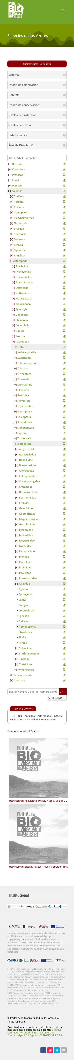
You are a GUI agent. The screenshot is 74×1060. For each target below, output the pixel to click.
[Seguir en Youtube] (64, 1050)
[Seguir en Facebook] (43, 1050)
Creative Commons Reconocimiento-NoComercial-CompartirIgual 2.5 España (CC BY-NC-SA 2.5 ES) (34, 1032)
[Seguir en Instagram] (50, 1050)
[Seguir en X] (57, 1050)
